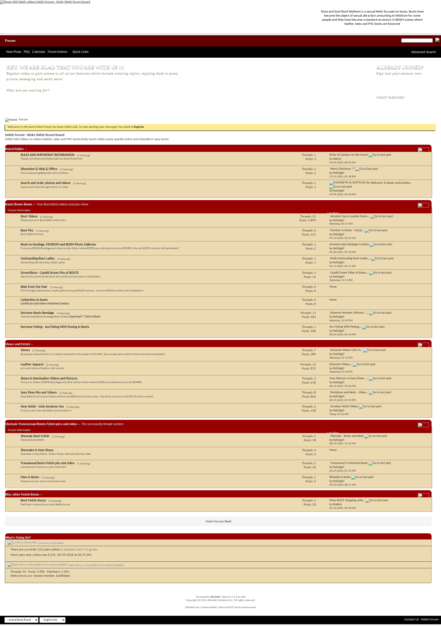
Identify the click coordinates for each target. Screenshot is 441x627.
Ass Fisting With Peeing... (345, 326)
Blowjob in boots (339, 477)
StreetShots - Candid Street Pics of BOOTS (50, 273)
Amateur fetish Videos (344, 406)
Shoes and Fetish (17, 344)
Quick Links (80, 52)
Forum (10, 41)
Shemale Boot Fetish (35, 436)
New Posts (13, 52)
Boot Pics (27, 230)
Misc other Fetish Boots (22, 494)
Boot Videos (29, 216)
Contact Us (411, 619)
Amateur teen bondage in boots (349, 244)
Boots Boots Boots (18, 204)
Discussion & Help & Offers (39, 169)
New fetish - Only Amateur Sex (42, 406)
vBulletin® (216, 597)
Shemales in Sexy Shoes (37, 450)
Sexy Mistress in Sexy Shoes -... (348, 378)
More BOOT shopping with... (347, 500)
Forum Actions (57, 52)
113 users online (48, 549)
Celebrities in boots (34, 300)
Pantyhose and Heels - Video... (349, 392)
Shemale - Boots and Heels (347, 436)
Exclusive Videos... (340, 364)
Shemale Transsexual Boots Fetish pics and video (41, 424)
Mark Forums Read (218, 521)
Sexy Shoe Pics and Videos (39, 392)
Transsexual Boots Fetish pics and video (48, 463)
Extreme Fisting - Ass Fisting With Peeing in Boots (55, 327)
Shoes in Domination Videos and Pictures (49, 378)
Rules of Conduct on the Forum (348, 154)
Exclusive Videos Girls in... (346, 350)
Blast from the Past (34, 287)
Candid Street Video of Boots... (349, 272)
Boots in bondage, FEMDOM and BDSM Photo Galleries (58, 244)
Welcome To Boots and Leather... (391, 183)
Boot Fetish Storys (33, 500)
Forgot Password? (390, 97)
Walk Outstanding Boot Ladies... (350, 258)
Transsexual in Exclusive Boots (349, 463)
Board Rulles (14, 149)
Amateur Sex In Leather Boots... (350, 216)
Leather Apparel (32, 364)
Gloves (25, 350)
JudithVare (63, 575)
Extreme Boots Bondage (37, 313)
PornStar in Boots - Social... (347, 230)
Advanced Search (423, 52)
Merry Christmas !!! (342, 168)
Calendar (38, 52)
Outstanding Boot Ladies (38, 258)
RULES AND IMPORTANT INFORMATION (48, 155)
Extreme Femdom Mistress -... (349, 312)
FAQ (27, 52)
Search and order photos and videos (45, 183)
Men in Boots (30, 477)
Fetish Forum (429, 619)
